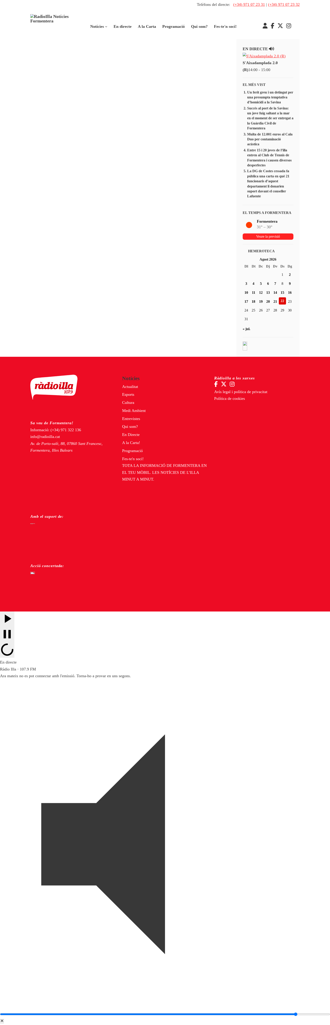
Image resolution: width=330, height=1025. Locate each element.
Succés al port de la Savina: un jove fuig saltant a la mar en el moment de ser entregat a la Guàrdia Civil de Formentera (270, 118)
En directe (123, 26)
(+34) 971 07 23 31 (249, 4)
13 (268, 292)
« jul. (246, 329)
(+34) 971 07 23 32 (284, 4)
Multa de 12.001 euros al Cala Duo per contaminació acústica (270, 139)
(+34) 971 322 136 (66, 430)
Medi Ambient (134, 410)
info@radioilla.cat (45, 436)
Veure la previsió (268, 236)
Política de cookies (229, 398)
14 (275, 292)
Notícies (97, 26)
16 (290, 292)
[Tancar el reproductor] (2, 1021)
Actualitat (130, 386)
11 (253, 292)
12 (261, 292)
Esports (128, 394)
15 (282, 292)
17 (246, 301)
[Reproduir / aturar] (7, 635)
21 (275, 301)
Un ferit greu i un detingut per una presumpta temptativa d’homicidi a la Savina (270, 97)
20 (268, 301)
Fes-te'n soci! (225, 26)
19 (261, 301)
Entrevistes (131, 418)
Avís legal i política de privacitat (240, 392)
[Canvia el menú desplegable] (106, 27)
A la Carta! (131, 442)
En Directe (131, 434)
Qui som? (199, 26)
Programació (173, 26)
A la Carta (147, 26)
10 (246, 292)
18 (253, 301)
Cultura (128, 402)
